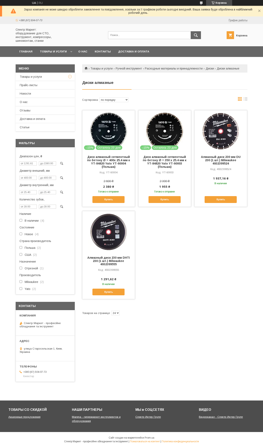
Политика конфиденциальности (180, 441)
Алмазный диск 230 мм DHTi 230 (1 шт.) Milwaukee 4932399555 (108, 261)
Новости (25, 93)
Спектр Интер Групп (148, 416)
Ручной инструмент (129, 68)
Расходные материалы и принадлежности (174, 68)
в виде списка (245, 100)
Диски (210, 68)
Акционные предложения (24, 416)
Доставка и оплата (133, 51)
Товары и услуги (53, 51)
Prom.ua (149, 437)
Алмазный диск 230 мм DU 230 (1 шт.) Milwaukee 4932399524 (221, 160)
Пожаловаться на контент (145, 441)
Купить (108, 199)
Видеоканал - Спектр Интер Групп (221, 416)
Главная (25, 51)
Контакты (103, 51)
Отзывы (25, 110)
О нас (82, 51)
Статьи (24, 127)
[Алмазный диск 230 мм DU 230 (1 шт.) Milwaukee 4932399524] (221, 131)
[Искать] (196, 35)
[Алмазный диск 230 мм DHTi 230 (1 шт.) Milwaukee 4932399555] (108, 231)
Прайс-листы (28, 85)
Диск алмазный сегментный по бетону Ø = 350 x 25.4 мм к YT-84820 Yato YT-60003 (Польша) (164, 161)
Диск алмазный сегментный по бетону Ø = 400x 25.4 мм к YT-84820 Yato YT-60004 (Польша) (108, 161)
